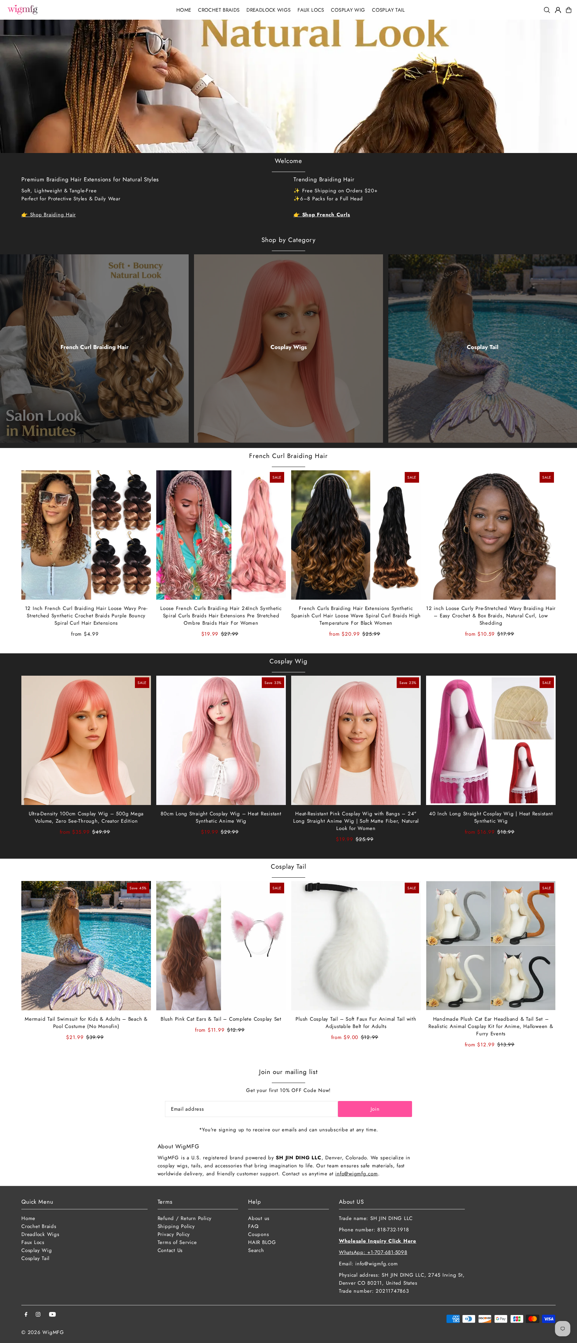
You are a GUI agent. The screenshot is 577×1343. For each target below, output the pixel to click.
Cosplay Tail (483, 347)
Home (28, 1218)
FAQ (253, 1226)
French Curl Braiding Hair (94, 347)
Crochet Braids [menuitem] (218, 10)
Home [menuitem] (183, 10)
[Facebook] (26, 1315)
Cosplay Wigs (288, 347)
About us (258, 1218)
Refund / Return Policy (185, 1218)
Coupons (258, 1234)
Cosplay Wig (288, 661)
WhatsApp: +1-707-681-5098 (373, 1252)
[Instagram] (38, 1315)
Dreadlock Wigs (40, 1234)
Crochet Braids (38, 1226)
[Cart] (568, 10)
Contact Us (170, 1250)
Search (256, 1250)
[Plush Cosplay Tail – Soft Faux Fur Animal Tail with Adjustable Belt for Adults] (356, 945)
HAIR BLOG (262, 1242)
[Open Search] (547, 10)
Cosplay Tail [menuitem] (388, 10)
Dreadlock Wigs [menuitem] (268, 10)
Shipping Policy (176, 1226)
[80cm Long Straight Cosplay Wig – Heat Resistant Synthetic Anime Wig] (221, 740)
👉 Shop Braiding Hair (48, 214)
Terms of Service (177, 1242)
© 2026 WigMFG (42, 1332)
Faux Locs (32, 1242)
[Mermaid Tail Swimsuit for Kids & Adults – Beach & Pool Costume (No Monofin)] (86, 945)
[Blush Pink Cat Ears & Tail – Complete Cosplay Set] (221, 945)
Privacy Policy (174, 1234)
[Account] (558, 10)
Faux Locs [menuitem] (311, 10)
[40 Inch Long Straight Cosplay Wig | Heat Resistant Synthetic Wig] (491, 740)
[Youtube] (52, 1315)
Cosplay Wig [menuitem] (348, 10)
